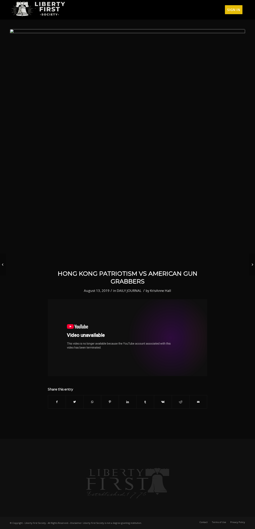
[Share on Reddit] (180, 401)
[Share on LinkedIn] (127, 401)
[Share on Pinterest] (110, 401)
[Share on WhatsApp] (92, 401)
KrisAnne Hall (160, 290)
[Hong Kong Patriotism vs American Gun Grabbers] (127, 147)
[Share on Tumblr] (145, 401)
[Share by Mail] (198, 401)
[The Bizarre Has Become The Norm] (3, 264)
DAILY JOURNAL (129, 290)
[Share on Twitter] (74, 401)
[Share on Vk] (163, 401)
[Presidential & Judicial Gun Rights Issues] (252, 264)
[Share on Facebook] (57, 401)
